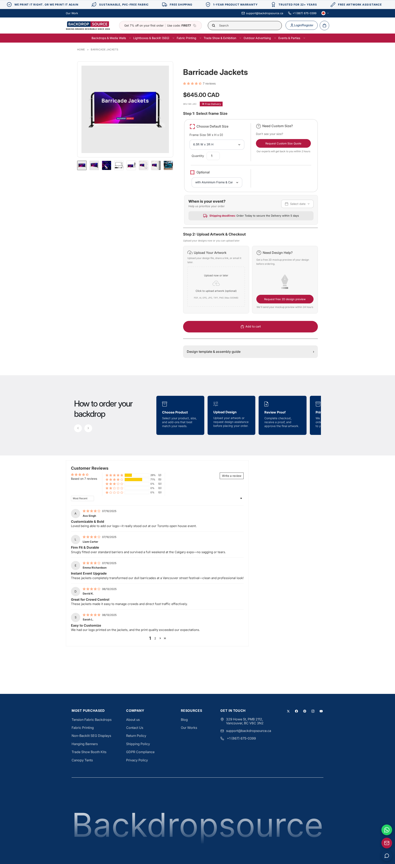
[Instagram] (312, 711)
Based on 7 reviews (84, 478)
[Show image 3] (106, 165)
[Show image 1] (82, 165)
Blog (184, 720)
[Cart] (324, 25)
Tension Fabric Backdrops (92, 720)
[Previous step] (78, 428)
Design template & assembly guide (250, 352)
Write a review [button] (231, 475)
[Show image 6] (143, 165)
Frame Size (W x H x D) (206, 135)
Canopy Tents (82, 760)
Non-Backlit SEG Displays (91, 736)
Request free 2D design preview (285, 299)
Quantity (198, 156)
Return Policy (136, 736)
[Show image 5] (131, 165)
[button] (193, 83)
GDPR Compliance (140, 752)
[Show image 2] (94, 165)
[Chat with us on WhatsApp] (386, 830)
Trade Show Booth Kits (89, 752)
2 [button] (155, 638)
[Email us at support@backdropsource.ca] (386, 843)
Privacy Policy (137, 760)
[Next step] (88, 428)
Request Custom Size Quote (283, 143)
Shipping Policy (138, 744)
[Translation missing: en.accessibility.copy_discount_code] (195, 25)
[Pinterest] (304, 711)
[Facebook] (296, 711)
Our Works (189, 728)
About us (133, 720)
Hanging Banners (85, 744)
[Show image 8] (168, 165)
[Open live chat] (386, 855)
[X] (288, 711)
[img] (92, 511)
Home (81, 49)
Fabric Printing (83, 728)
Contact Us (134, 728)
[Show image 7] (156, 165)
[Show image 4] (119, 165)
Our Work (72, 13)
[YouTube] (321, 711)
